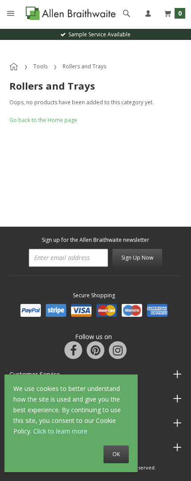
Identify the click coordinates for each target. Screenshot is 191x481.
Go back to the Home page (43, 120)
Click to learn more (60, 431)
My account (148, 13)
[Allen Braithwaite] (68, 13)
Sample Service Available (98, 34)
